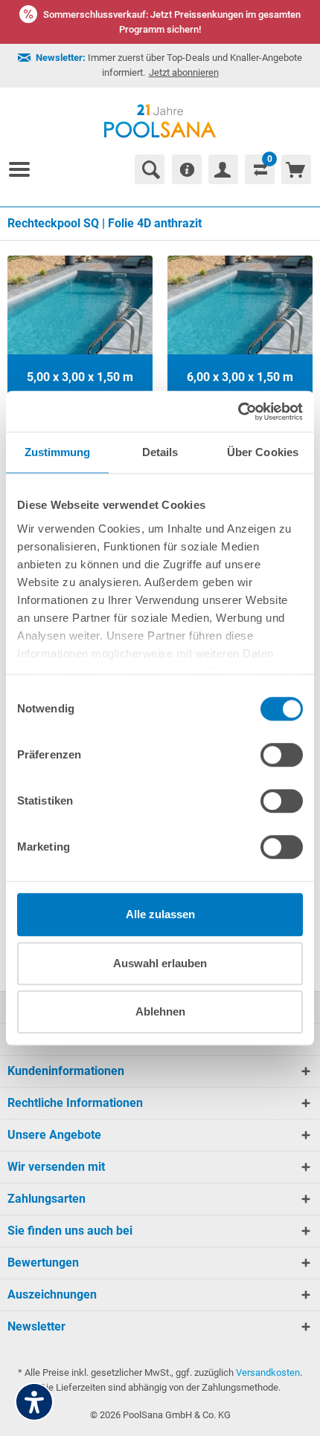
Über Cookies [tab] (262, 452)
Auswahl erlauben (160, 963)
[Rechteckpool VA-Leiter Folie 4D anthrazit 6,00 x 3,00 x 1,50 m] (240, 328)
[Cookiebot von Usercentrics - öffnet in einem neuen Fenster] (238, 411)
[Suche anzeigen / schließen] (149, 169)
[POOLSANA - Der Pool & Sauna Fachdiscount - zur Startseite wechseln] (160, 121)
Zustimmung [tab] (58, 452)
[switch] (281, 755)
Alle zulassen (160, 914)
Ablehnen (160, 1011)
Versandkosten (268, 1372)
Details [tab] (160, 452)
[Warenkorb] (296, 169)
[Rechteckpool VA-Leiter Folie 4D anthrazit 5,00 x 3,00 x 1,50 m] (80, 328)
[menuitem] (25, 169)
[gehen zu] (25, 169)
